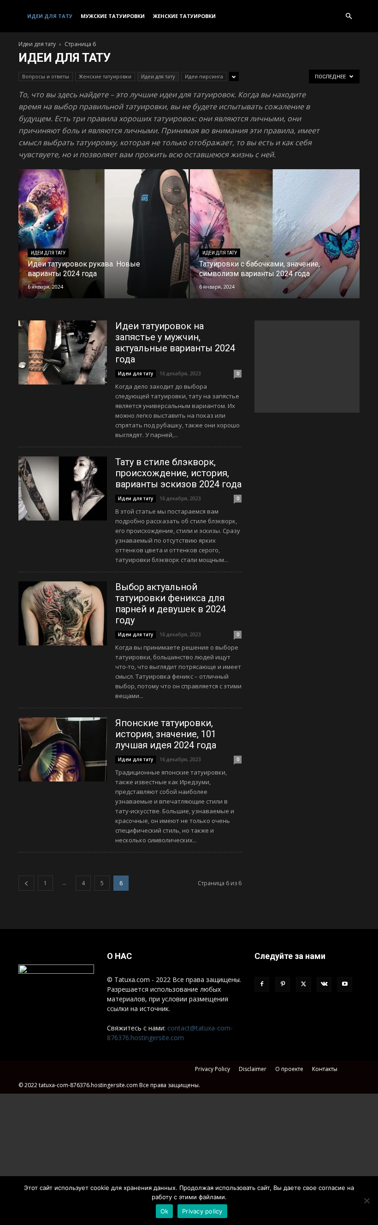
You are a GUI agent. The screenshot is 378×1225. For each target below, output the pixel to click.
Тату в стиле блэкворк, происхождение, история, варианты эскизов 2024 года (178, 473)
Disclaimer (252, 1069)
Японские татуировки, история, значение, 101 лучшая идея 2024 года (165, 734)
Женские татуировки (184, 15)
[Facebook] (261, 984)
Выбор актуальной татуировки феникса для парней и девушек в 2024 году (170, 603)
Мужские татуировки (113, 15)
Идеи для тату (49, 15)
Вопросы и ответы (45, 76)
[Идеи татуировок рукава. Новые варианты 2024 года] (103, 242)
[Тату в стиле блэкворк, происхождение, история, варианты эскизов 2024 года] (62, 488)
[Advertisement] (307, 366)
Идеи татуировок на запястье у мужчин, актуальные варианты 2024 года (175, 342)
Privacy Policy (212, 1069)
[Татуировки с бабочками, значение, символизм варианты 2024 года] (275, 242)
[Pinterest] (282, 984)
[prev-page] (26, 883)
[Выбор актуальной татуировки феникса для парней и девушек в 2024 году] (62, 613)
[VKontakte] (324, 984)
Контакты (324, 1069)
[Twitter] (303, 984)
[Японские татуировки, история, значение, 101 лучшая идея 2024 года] (62, 749)
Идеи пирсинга (204, 76)
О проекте (289, 1069)
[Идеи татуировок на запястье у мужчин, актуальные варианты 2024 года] (62, 352)
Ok (164, 1211)
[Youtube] (344, 984)
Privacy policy (202, 1211)
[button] (348, 16)
